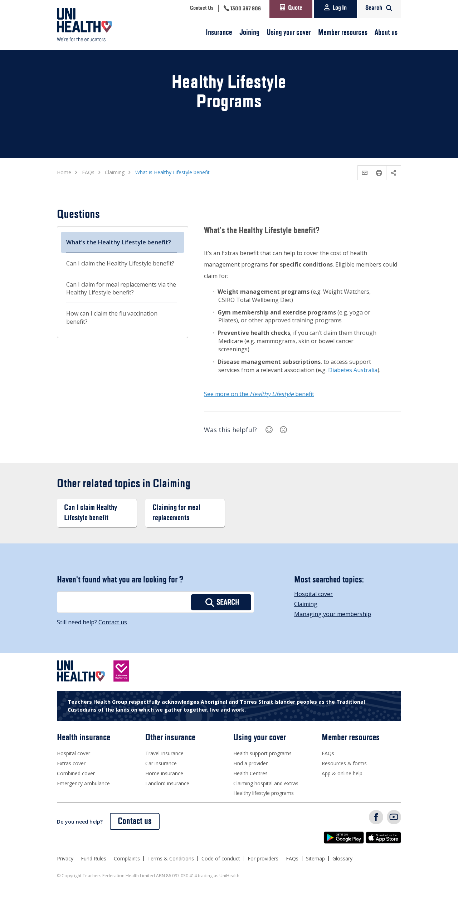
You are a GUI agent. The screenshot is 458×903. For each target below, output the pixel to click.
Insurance (219, 32)
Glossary (342, 858)
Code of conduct (220, 858)
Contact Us (201, 8)
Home (64, 172)
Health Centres (250, 773)
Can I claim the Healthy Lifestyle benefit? (120, 263)
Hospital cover (313, 594)
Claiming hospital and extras (265, 783)
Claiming (305, 604)
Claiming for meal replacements (176, 513)
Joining (249, 32)
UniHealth (88, 25)
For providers (263, 858)
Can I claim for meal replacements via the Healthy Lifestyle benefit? (121, 288)
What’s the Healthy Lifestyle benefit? (118, 242)
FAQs (328, 753)
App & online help (342, 773)
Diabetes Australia (352, 370)
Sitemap (315, 858)
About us (386, 32)
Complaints (127, 858)
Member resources (342, 32)
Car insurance (161, 763)
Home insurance (164, 773)
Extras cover (71, 763)
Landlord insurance (167, 783)
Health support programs (262, 753)
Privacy (65, 858)
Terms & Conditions (170, 858)
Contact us (112, 622)
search (227, 602)
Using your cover (289, 32)
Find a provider (250, 763)
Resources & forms (344, 763)
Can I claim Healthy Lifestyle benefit (90, 513)
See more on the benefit (259, 394)
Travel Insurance (164, 753)
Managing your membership (332, 614)
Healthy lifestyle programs (263, 793)
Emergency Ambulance (83, 783)
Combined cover (76, 773)
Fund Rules (93, 858)
